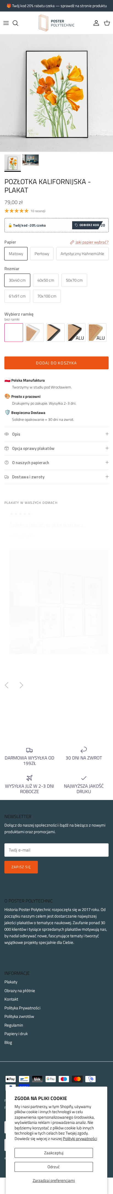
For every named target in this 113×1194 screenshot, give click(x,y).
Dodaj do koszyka (56, 363)
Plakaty (10, 982)
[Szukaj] (18, 23)
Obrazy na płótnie (19, 990)
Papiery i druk (16, 1033)
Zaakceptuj (53, 1153)
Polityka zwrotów (19, 1016)
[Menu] (6, 23)
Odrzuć (53, 1167)
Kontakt (11, 999)
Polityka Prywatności (22, 1008)
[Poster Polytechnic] (56, 23)
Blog (8, 1042)
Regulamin (13, 1025)
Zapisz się (21, 867)
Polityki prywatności (80, 1138)
